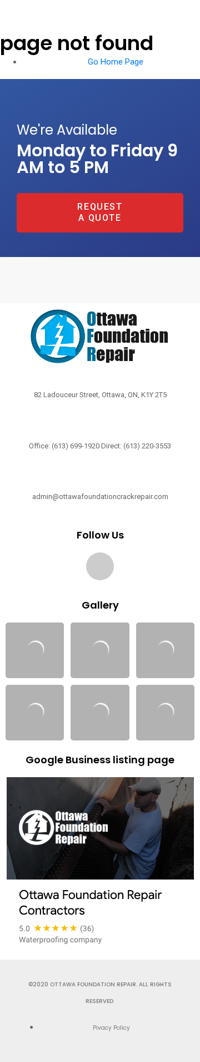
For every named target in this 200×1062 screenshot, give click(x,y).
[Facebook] (100, 566)
